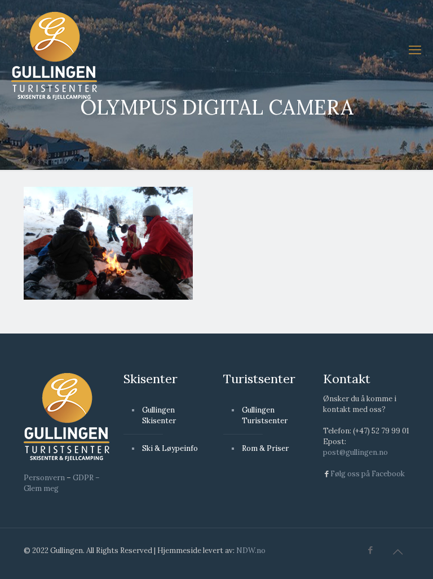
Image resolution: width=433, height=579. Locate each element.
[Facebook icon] (370, 550)
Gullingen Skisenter (159, 415)
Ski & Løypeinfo (170, 448)
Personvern (44, 478)
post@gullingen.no (355, 452)
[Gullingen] (54, 55)
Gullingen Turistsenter (265, 415)
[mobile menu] (415, 49)
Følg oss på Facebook (367, 474)
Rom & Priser (265, 448)
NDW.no (251, 550)
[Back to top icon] (397, 552)
